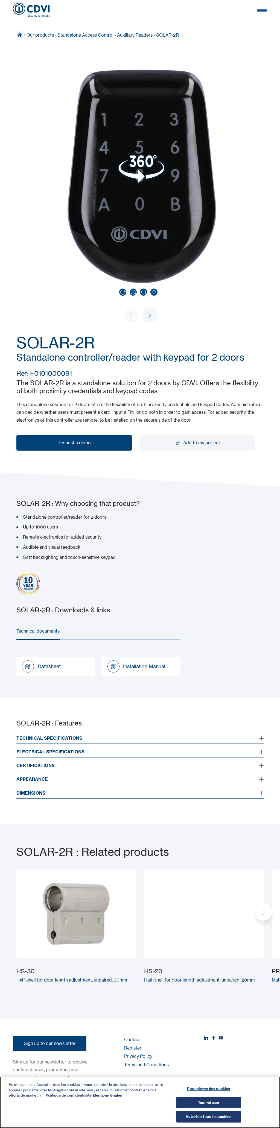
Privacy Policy (138, 1056)
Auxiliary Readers (135, 35)
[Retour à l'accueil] (31, 10)
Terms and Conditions (146, 1064)
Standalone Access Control (85, 35)
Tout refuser (209, 1102)
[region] (140, 1102)
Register (132, 1048)
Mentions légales (107, 1095)
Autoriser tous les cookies (208, 1116)
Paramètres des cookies (208, 1088)
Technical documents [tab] (38, 631)
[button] (149, 315)
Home (19, 34)
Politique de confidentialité (69, 1095)
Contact (132, 1039)
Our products (40, 35)
